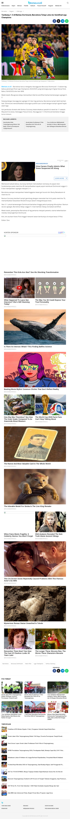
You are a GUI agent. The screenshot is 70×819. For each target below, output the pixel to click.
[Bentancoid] (35, 2)
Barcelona (5, 663)
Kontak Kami (49, 805)
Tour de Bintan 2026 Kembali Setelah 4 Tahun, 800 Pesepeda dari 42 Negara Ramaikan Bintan (56, 124)
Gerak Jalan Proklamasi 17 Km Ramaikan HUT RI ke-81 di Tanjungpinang (34, 124)
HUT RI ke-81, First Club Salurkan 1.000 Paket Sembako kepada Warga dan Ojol (33, 786)
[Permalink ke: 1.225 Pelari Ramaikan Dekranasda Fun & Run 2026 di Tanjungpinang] (35, 707)
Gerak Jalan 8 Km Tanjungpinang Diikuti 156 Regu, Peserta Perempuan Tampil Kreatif (11, 696)
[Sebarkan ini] (54, 21)
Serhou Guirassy (50, 663)
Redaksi (25, 805)
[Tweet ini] (58, 21)
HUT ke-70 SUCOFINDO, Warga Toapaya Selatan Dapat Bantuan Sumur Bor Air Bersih (35, 772)
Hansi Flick (28, 663)
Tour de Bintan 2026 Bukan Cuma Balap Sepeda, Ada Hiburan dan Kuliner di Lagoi (11, 716)
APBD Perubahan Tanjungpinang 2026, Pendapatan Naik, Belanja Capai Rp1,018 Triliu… (36, 750)
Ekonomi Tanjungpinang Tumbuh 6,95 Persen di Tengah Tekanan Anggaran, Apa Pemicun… (37, 779)
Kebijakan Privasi (28, 808)
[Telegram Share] (62, 21)
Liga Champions (38, 663)
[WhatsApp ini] (67, 21)
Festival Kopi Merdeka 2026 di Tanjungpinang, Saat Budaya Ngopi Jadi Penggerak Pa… (36, 764)
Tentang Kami (6, 805)
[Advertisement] (35, 147)
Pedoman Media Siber (52, 808)
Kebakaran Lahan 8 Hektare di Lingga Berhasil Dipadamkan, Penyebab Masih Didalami (35, 757)
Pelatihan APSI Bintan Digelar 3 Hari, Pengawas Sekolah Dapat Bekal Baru (31, 729)
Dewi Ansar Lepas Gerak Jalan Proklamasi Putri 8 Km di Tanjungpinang (30, 743)
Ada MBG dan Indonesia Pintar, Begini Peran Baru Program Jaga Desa (30, 793)
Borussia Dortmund (17, 663)
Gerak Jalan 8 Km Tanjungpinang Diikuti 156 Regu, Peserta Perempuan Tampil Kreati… (35, 736)
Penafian (4, 808)
